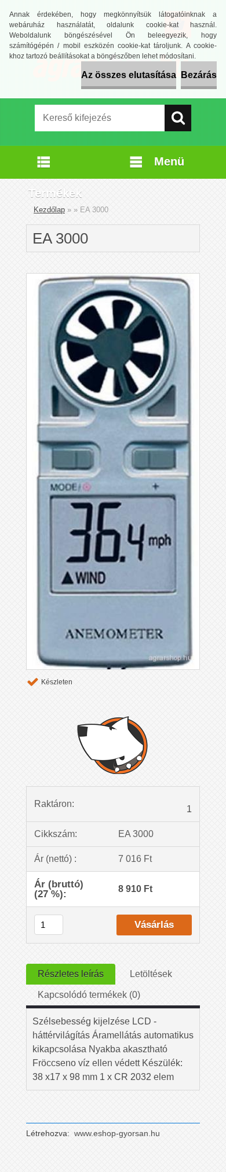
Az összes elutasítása (128, 75)
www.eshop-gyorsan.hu (117, 1133)
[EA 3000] (113, 278)
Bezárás (199, 75)
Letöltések (151, 974)
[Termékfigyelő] (113, 744)
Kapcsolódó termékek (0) (89, 995)
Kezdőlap (49, 209)
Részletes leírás (71, 974)
